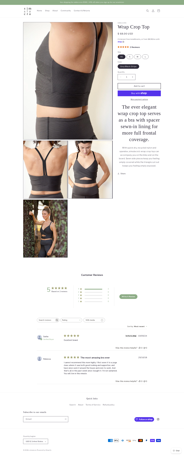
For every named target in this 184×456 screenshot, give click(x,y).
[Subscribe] (65, 419)
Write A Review (128, 297)
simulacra (32, 450)
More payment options (139, 99)
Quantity (121, 72)
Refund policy (109, 405)
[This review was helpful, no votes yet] (140, 348)
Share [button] (123, 173)
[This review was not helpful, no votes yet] (144, 348)
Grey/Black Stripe (128, 66)
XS (121, 56)
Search (72, 405)
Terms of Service (93, 405)
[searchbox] (46, 320)
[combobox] (71, 320)
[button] (147, 10)
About (80, 405)
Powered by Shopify (44, 450)
